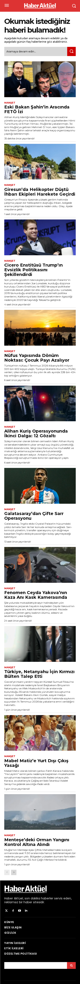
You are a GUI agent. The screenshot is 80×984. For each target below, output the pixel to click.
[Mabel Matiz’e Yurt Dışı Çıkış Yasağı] (40, 733)
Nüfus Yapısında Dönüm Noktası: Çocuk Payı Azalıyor (36, 358)
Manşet (9, 102)
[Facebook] (13, 911)
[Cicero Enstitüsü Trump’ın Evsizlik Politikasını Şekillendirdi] (40, 237)
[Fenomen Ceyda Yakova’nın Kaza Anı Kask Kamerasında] (40, 565)
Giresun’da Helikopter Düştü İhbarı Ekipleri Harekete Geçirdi (39, 192)
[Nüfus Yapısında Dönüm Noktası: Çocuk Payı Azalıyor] (40, 328)
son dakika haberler (39, 898)
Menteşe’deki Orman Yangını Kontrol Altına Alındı (36, 842)
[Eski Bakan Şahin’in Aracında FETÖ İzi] (40, 79)
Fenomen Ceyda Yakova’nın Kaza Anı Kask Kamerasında (35, 595)
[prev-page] (7, 872)
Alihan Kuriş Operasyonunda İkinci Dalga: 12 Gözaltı (36, 433)
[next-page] (13, 872)
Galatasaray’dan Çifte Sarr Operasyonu (34, 516)
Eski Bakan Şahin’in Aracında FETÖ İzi (37, 109)
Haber (8, 898)
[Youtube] (19, 911)
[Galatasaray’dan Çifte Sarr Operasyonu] (40, 486)
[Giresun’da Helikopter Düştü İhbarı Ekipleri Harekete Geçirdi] (40, 162)
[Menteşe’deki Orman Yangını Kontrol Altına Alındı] (40, 812)
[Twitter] (6, 911)
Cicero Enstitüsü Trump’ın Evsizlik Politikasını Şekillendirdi (33, 270)
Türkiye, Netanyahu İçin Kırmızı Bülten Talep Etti (39, 674)
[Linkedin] (26, 911)
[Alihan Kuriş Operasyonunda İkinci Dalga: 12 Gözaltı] (40, 403)
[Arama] (71, 965)
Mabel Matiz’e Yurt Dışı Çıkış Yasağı (36, 763)
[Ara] (71, 51)
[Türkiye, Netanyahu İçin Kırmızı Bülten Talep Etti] (40, 644)
